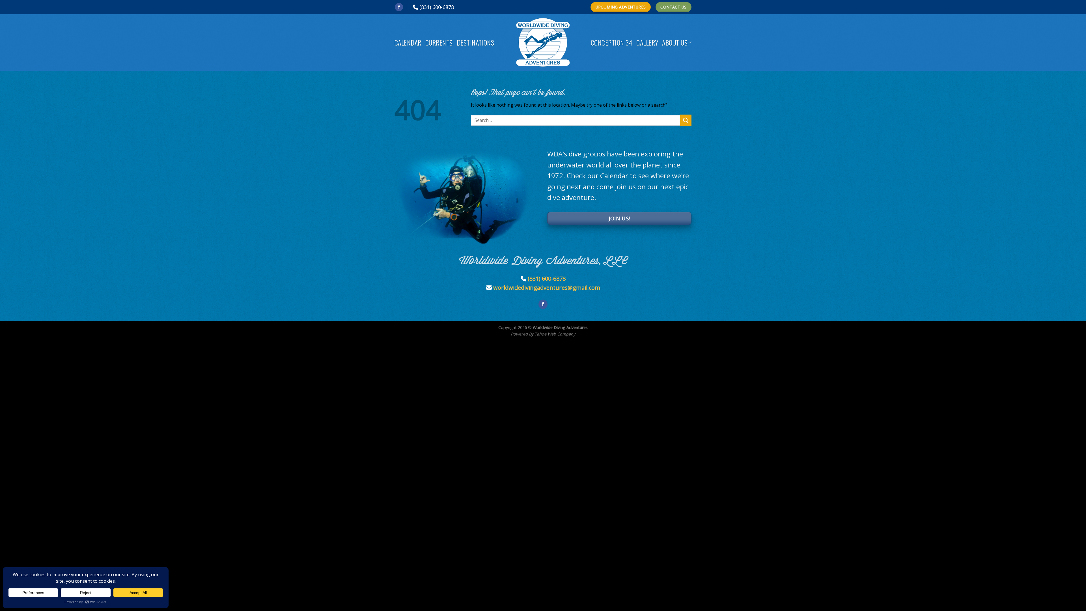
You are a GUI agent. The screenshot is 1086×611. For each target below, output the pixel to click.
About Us (675, 42)
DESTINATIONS (475, 42)
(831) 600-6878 (436, 7)
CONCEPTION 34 (611, 42)
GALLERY (647, 42)
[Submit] (685, 120)
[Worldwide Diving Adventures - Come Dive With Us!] (543, 42)
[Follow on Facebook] (399, 7)
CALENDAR (408, 42)
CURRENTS (439, 42)
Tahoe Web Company (555, 334)
